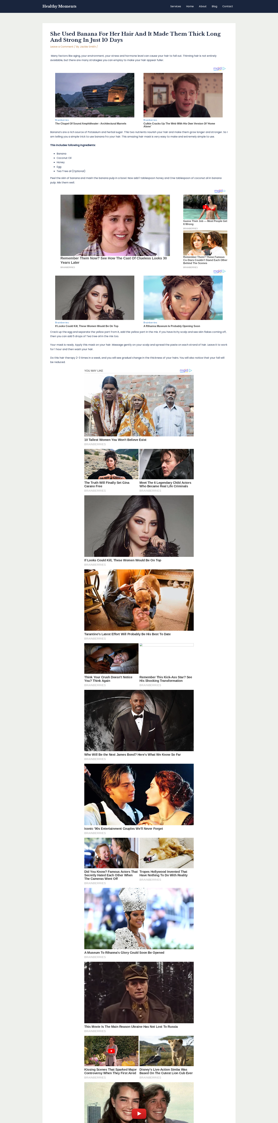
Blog (214, 6)
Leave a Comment (62, 47)
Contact (227, 6)
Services (175, 6)
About (203, 6)
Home (190, 6)
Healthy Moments (59, 6)
